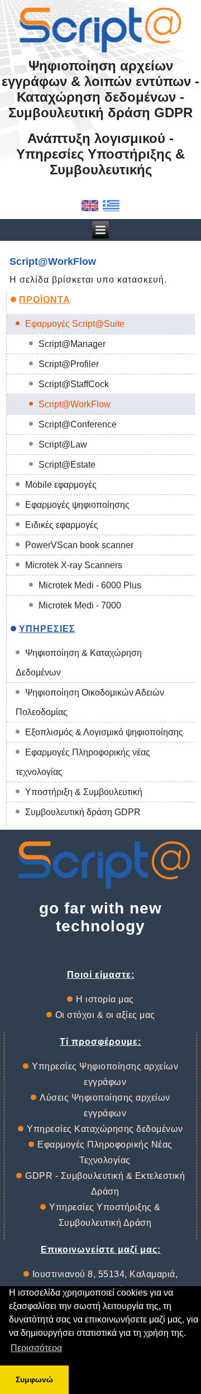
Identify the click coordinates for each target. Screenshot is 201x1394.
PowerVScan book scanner (79, 545)
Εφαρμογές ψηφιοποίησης (77, 505)
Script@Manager (72, 344)
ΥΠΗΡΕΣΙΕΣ (47, 629)
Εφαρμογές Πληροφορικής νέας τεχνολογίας (83, 762)
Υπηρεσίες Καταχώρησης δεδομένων (105, 1129)
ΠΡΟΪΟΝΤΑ (44, 300)
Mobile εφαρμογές (61, 484)
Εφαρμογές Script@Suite (75, 324)
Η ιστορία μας (105, 999)
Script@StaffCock (74, 384)
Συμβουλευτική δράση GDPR (83, 812)
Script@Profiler (69, 364)
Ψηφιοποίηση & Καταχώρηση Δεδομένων (79, 662)
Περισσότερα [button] (36, 1348)
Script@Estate (67, 464)
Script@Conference (78, 424)
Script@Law (63, 444)
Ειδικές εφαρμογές (61, 525)
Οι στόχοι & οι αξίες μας (105, 1015)
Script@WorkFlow (75, 404)
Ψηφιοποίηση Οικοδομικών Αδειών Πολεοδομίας (90, 702)
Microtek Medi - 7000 (80, 605)
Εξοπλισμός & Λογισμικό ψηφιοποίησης (104, 732)
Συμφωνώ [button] (34, 1379)
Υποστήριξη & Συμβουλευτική (83, 792)
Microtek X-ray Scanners (73, 565)
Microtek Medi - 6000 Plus (90, 585)
